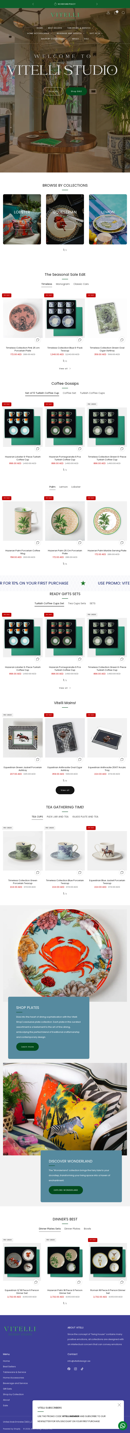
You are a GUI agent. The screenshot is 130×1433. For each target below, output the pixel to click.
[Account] (108, 12)
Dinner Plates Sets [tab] (50, 1228)
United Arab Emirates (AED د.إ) (17, 1422)
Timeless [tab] (46, 284)
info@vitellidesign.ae (79, 1361)
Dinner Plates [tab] (72, 1228)
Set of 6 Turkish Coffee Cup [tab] (42, 393)
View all (63, 368)
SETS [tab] (92, 603)
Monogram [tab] (63, 284)
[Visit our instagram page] (75, 1369)
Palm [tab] (52, 487)
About (75, 38)
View (22, 225)
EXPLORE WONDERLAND (66, 1190)
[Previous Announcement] (33, 4)
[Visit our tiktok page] (82, 1369)
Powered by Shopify (11, 1429)
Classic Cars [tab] (81, 284)
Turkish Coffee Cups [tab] (92, 393)
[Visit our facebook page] (69, 1369)
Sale (86, 38)
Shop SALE (76, 91)
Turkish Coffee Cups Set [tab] (49, 603)
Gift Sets (95, 33)
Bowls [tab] (87, 1228)
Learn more (27, 1046)
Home (40, 28)
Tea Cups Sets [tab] (77, 603)
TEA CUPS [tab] (37, 816)
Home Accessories (38, 33)
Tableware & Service (79, 28)
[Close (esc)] (119, 1404)
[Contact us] (122, 1425)
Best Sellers (55, 28)
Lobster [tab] (76, 487)
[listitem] (65, 4)
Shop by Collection (52, 38)
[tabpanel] (65, 327)
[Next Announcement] (97, 4)
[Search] (123, 12)
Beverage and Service (69, 33)
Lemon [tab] (63, 487)
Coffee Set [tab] (69, 393)
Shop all (53, 91)
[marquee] (65, 583)
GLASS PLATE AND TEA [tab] (85, 816)
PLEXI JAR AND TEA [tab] (58, 816)
